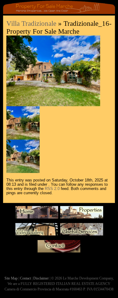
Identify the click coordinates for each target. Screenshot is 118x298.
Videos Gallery (36, 231)
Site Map (11, 278)
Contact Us (59, 248)
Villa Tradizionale (31, 23)
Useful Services (81, 231)
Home (36, 214)
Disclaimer (41, 278)
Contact (25, 278)
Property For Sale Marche (81, 214)
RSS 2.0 (52, 189)
